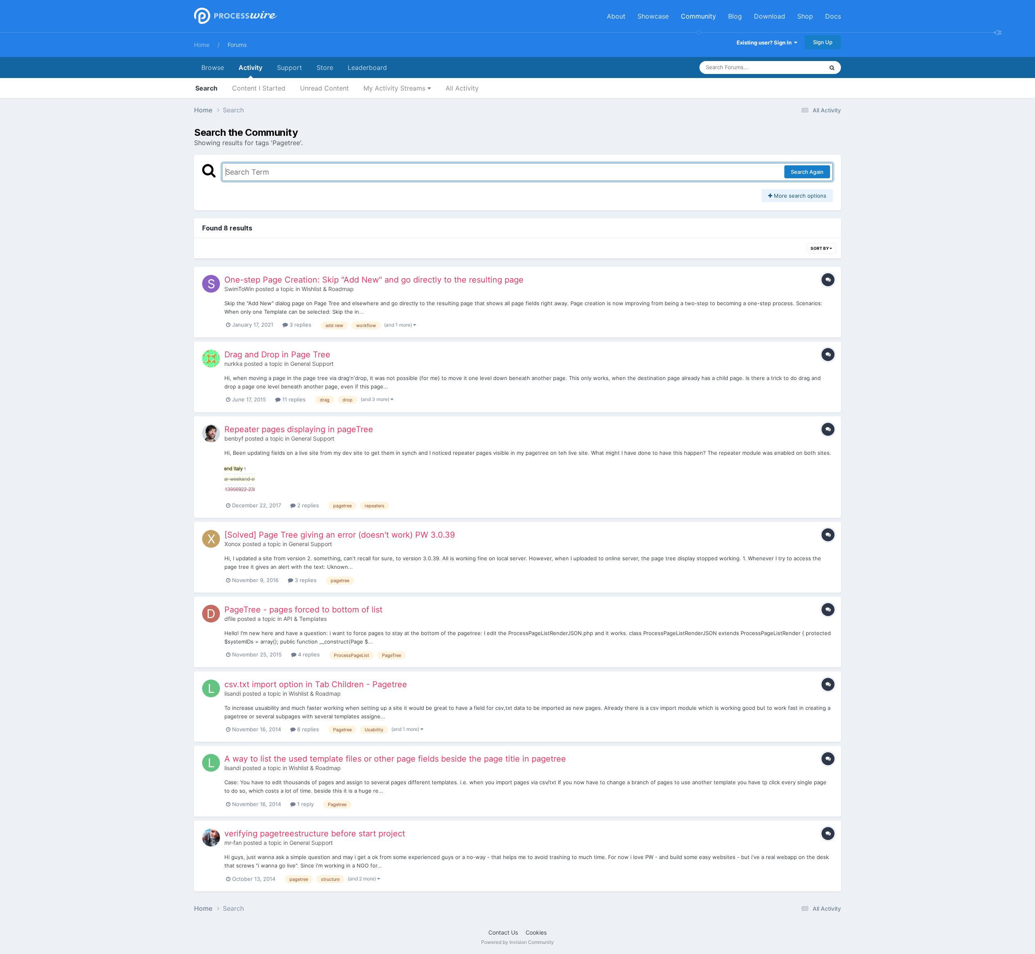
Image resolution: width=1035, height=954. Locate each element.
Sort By (820, 248)
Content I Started (258, 88)
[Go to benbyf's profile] (211, 433)
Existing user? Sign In (765, 42)
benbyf (233, 438)
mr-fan (233, 842)
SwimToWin (239, 288)
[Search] (832, 67)
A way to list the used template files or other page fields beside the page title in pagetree (395, 759)
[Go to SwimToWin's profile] (211, 284)
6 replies (307, 729)
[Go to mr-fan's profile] (211, 837)
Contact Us (503, 932)
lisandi (232, 693)
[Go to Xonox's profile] (211, 539)
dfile (230, 618)
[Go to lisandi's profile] (211, 688)
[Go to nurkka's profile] (211, 358)
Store (325, 67)
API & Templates (305, 618)
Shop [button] (805, 16)
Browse (212, 67)
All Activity (462, 88)
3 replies (299, 324)
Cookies (536, 932)
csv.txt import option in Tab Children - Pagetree (315, 684)
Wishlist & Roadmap (328, 288)
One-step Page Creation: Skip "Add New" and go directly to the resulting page (374, 280)
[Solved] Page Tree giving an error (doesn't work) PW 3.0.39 (339, 535)
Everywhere (798, 67)
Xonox (232, 543)
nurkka (233, 363)
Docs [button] (833, 16)
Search (206, 88)
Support (289, 67)
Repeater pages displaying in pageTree (298, 429)
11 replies (293, 399)
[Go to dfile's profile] (211, 614)
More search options (799, 195)
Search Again (807, 172)
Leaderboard (367, 67)
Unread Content (324, 88)
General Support (312, 363)
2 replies (307, 505)
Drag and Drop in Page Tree (277, 354)
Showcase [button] (653, 16)
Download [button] (769, 16)
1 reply (305, 804)
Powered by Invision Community (517, 942)
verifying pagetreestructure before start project (314, 833)
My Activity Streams (395, 88)
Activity (250, 67)
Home (201, 44)
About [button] (616, 16)
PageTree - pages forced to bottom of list (303, 609)
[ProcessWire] (234, 16)
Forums (237, 44)
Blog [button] (735, 16)
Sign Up (822, 42)
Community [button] (698, 16)
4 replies (308, 654)
